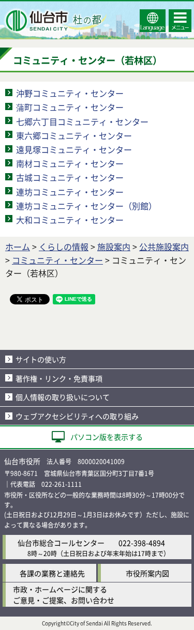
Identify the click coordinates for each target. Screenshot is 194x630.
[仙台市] (55, 20)
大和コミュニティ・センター (70, 219)
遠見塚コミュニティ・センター (74, 149)
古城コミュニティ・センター (70, 177)
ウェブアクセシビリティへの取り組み (77, 416)
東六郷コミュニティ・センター (74, 135)
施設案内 (113, 246)
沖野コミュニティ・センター (70, 93)
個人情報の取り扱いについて (63, 397)
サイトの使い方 (41, 359)
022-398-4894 (141, 542)
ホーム (17, 246)
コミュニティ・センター (57, 260)
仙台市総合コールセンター (61, 542)
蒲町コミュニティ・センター (70, 107)
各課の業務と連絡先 (52, 573)
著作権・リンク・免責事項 (59, 378)
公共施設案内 (164, 246)
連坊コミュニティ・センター (70, 192)
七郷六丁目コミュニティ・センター (82, 121)
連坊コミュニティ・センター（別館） (86, 205)
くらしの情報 (63, 246)
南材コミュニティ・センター (70, 163)
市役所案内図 (147, 573)
